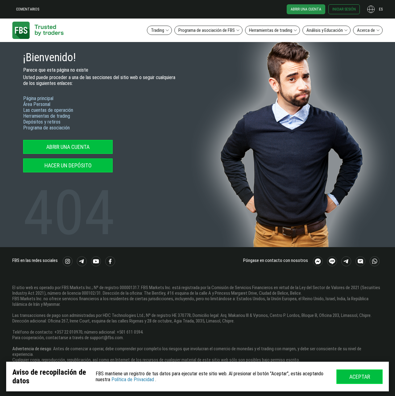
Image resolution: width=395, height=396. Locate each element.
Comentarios (27, 9)
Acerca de (366, 30)
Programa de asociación (46, 128)
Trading (157, 30)
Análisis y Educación (324, 30)
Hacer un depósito (68, 165)
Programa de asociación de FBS (206, 30)
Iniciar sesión (344, 9)
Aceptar (359, 376)
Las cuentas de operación (48, 110)
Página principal (38, 98)
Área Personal (36, 104)
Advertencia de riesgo (31, 349)
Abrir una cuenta (306, 9)
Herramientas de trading (270, 30)
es (381, 9)
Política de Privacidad (132, 379)
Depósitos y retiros (41, 122)
